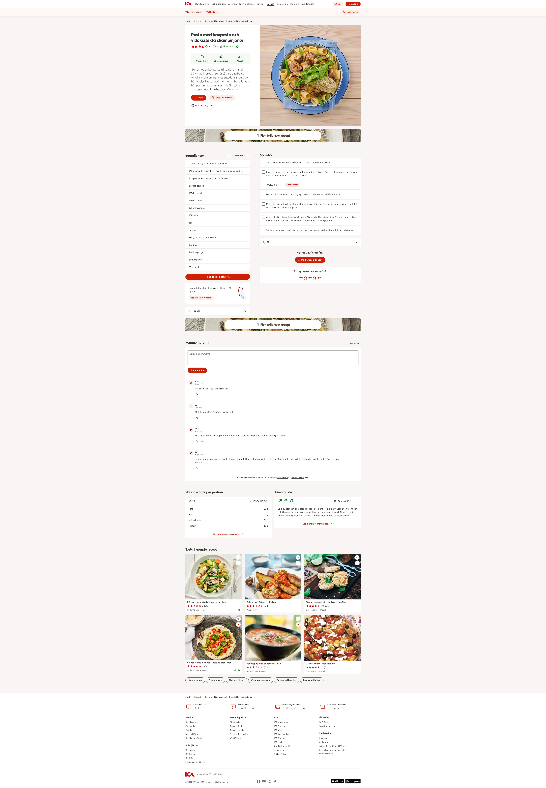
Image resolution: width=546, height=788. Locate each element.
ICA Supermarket (281, 734)
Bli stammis (235, 722)
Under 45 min (202, 61)
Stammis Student (237, 726)
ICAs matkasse (247, 4)
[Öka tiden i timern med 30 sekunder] (280, 185)
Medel (240, 61)
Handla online (202, 4)
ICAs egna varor (281, 722)
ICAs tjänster (191, 745)
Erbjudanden (219, 4)
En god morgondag (326, 726)
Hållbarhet (323, 717)
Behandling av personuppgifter (332, 750)
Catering (232, 4)
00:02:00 (272, 184)
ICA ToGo (189, 758)
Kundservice (307, 4)
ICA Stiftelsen (324, 722)
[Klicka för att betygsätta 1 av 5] (301, 278)
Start (187, 21)
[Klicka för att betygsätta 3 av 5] (310, 278)
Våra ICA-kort (236, 738)
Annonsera (279, 750)
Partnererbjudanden (239, 734)
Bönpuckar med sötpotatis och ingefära (326, 602)
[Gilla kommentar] (197, 394)
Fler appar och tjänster (195, 762)
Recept (270, 4)
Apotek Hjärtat (191, 734)
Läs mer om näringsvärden (226, 534)
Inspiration (282, 4)
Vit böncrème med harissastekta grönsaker (209, 662)
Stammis (294, 4)
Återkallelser (324, 742)
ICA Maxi (278, 742)
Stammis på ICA (238, 717)
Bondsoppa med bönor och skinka (263, 663)
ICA (276, 717)
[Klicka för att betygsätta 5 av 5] (319, 278)
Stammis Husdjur (237, 730)
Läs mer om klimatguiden (315, 523)
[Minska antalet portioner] (229, 155)
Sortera (354, 343)
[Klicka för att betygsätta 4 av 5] (314, 278)
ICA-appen (190, 750)
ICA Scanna (190, 754)
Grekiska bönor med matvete (321, 663)
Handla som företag (194, 738)
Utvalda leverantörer (283, 746)
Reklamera (323, 738)
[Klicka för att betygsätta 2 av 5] (305, 278)
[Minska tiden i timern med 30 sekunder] (264, 185)
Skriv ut (199, 105)
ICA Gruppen (279, 726)
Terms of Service (297, 477)
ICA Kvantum (280, 738)
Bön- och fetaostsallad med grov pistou (207, 602)
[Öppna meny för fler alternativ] (238, 563)
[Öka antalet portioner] (248, 155)
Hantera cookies (325, 753)
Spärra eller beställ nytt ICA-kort (332, 746)
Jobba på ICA (280, 754)
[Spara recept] (238, 557)
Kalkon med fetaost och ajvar (261, 602)
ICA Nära (278, 730)
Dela (211, 105)
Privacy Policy (282, 477)
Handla (189, 717)
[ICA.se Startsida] (188, 4)
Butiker (260, 4)
